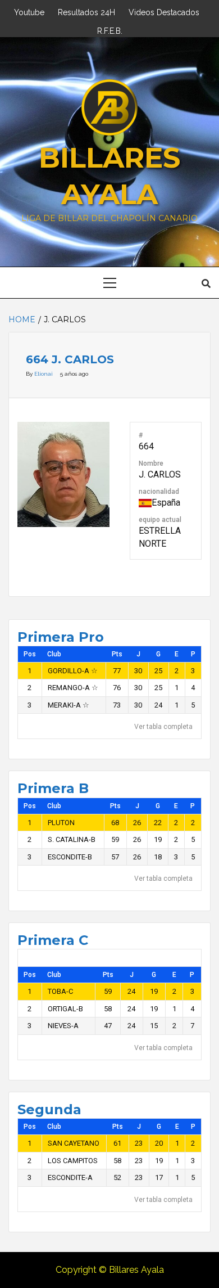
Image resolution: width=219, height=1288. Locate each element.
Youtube (29, 11)
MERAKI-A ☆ (68, 705)
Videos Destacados (164, 11)
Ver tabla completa (163, 727)
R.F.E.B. (109, 29)
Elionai (44, 374)
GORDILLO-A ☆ (73, 670)
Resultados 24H (86, 11)
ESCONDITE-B (70, 857)
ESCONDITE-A (70, 1177)
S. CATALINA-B (71, 839)
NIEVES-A (63, 1025)
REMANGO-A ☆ (73, 687)
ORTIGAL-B (65, 1009)
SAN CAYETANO (73, 1143)
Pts (117, 654)
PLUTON (61, 822)
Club (54, 654)
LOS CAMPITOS (73, 1160)
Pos (30, 654)
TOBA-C (60, 991)
